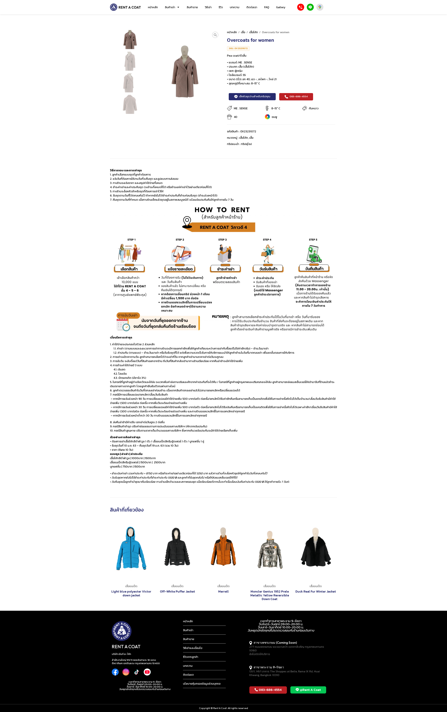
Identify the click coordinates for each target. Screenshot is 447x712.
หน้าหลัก (153, 7)
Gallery (280, 7)
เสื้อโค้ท (253, 32)
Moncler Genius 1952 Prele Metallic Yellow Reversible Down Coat (269, 595)
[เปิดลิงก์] (215, 35)
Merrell (223, 591)
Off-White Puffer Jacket (177, 591)
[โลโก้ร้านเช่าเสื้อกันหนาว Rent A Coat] (125, 7)
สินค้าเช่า (170, 7)
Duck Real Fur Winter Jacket (315, 591)
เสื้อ (243, 32)
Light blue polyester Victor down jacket (131, 593)
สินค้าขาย (192, 7)
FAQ (266, 7)
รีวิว (221, 7)
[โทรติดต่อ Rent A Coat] (300, 7)
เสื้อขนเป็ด (131, 586)
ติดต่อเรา (251, 7)
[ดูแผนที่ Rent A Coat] (319, 7)
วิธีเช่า (208, 7)
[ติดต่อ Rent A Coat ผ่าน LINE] (310, 7)
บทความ (234, 7)
